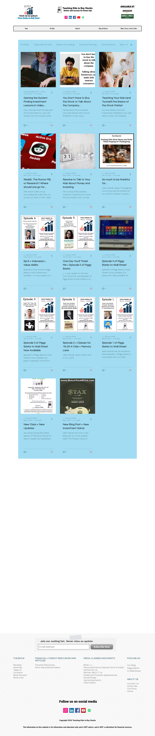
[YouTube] (78, 17)
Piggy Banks (133, 668)
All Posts (25, 44)
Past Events (90, 683)
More (122, 44)
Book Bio (17, 667)
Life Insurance (108, 44)
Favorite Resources (45, 665)
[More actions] (52, 92)
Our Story (132, 689)
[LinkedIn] (71, 710)
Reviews (17, 665)
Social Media (90, 678)
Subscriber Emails (43, 44)
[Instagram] (66, 17)
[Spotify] (83, 17)
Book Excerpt (20, 675)
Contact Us (133, 683)
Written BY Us (90, 670)
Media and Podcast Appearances (100, 675)
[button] (52, 28)
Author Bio (132, 686)
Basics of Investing (65, 44)
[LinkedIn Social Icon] (70, 17)
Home (130, 691)
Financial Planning (88, 44)
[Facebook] (74, 17)
